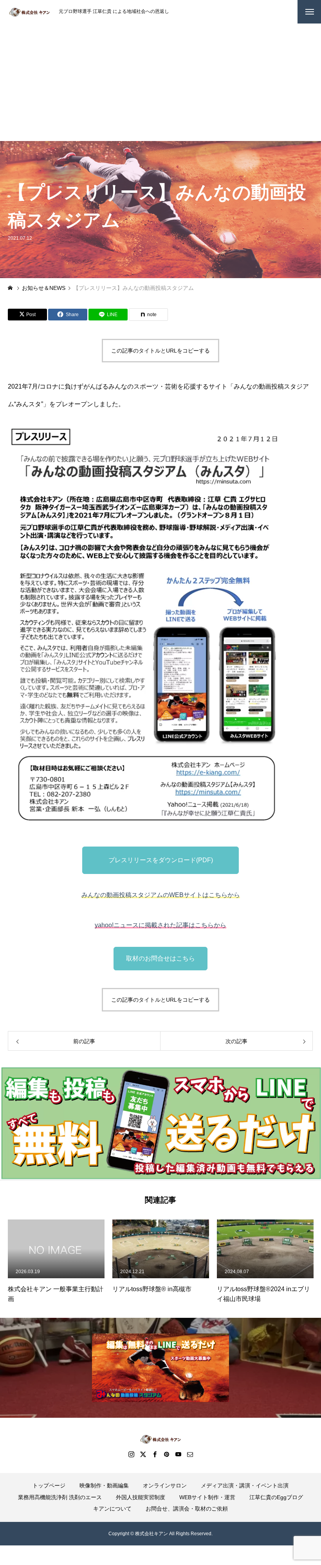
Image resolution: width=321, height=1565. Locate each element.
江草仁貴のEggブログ (276, 1497)
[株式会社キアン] (29, 12)
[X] (143, 1454)
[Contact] (190, 1454)
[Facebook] (155, 1454)
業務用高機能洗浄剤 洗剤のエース (60, 1497)
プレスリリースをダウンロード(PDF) (160, 860)
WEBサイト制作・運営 (207, 1497)
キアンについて (112, 1508)
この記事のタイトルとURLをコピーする (160, 350)
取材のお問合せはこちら (160, 958)
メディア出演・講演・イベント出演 (245, 1485)
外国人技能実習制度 (140, 1497)
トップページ (48, 1485)
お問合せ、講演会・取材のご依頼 (187, 1508)
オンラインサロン (165, 1485)
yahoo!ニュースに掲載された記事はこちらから (160, 925)
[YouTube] (178, 1454)
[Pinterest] (166, 1454)
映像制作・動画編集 (104, 1485)
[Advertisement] (160, 82)
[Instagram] (131, 1454)
